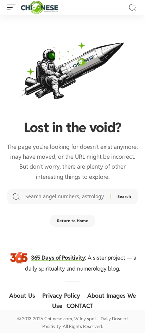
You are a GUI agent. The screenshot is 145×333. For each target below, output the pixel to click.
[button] (13, 7)
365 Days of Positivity (58, 257)
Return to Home (72, 220)
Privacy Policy (61, 295)
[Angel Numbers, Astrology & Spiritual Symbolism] (39, 7)
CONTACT (80, 306)
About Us (22, 295)
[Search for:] (65, 196)
